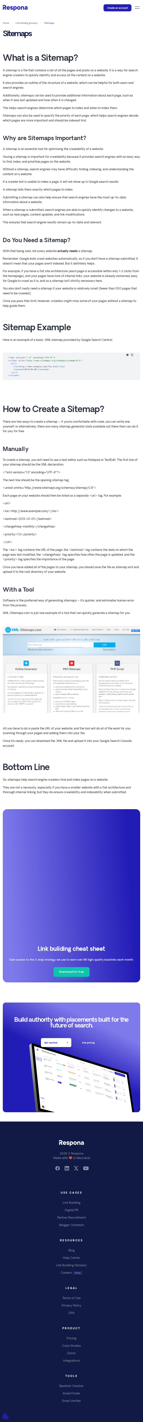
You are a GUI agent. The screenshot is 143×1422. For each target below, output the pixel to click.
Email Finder (71, 1393)
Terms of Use (71, 1298)
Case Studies (71, 1346)
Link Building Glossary (71, 1265)
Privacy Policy (72, 1305)
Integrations (71, 1360)
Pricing (71, 1338)
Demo (71, 1353)
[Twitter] (76, 1168)
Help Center (71, 1258)
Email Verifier (71, 1401)
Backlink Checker (71, 1386)
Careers (66, 1272)
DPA (72, 1313)
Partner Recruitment (71, 1217)
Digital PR (71, 1210)
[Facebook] (57, 1168)
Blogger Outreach (71, 1225)
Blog (72, 1250)
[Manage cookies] (6, 1416)
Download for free (71, 972)
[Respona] (15, 8)
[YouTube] (85, 1168)
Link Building (71, 1202)
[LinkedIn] (67, 1168)
